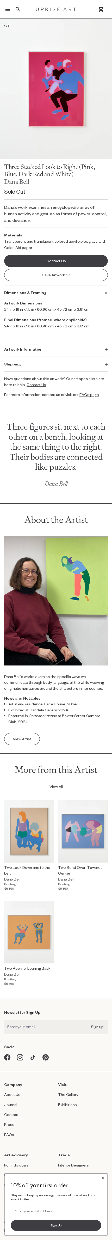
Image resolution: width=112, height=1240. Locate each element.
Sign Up (56, 1225)
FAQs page (89, 394)
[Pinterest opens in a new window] (45, 1057)
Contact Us (36, 384)
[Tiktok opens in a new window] (33, 1057)
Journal (10, 1104)
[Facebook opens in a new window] (7, 1057)
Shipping (12, 364)
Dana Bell (16, 181)
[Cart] (101, 9)
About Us (12, 1094)
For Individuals (16, 1165)
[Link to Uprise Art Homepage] (56, 9)
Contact (11, 1114)
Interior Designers (73, 1165)
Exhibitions (67, 1104)
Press (9, 1124)
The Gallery (68, 1094)
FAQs (9, 1134)
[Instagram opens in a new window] (20, 1057)
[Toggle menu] (7, 9)
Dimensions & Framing (25, 292)
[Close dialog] (102, 1178)
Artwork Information (23, 349)
